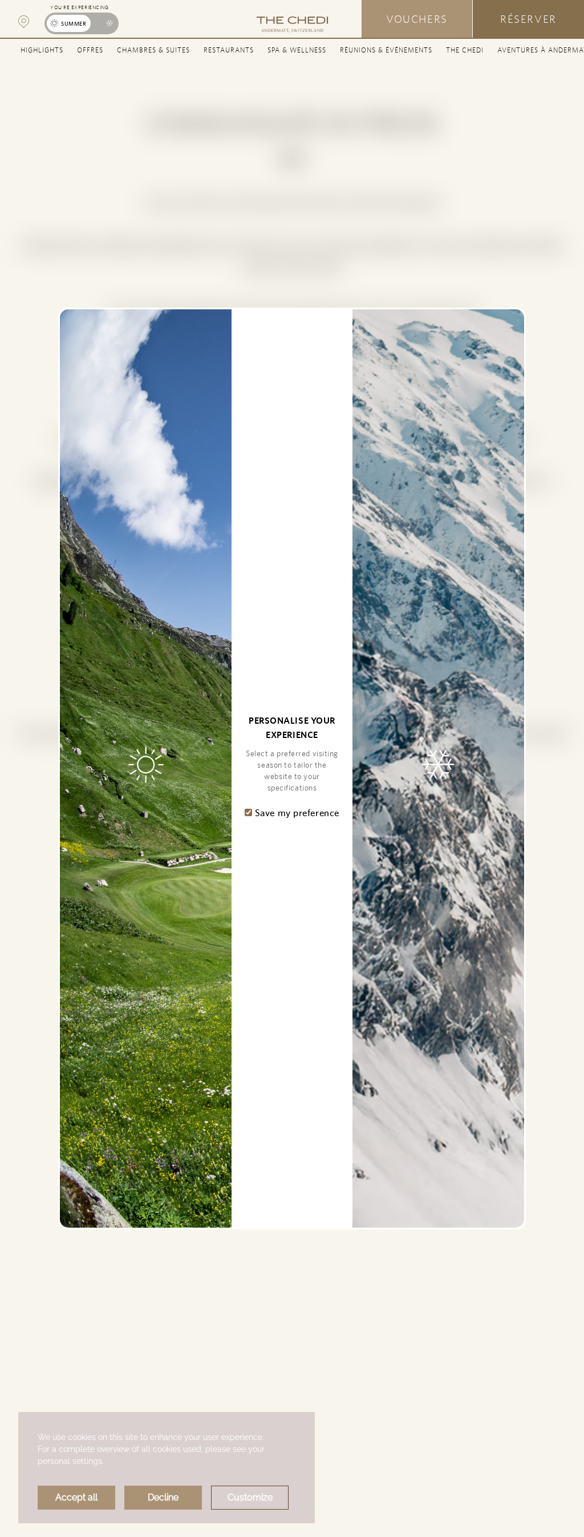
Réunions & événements (386, 50)
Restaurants (229, 50)
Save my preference (295, 812)
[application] (166, 1467)
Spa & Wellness (296, 50)
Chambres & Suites (153, 50)
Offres (90, 50)
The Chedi (465, 50)
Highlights (42, 50)
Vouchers (417, 19)
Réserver (528, 19)
